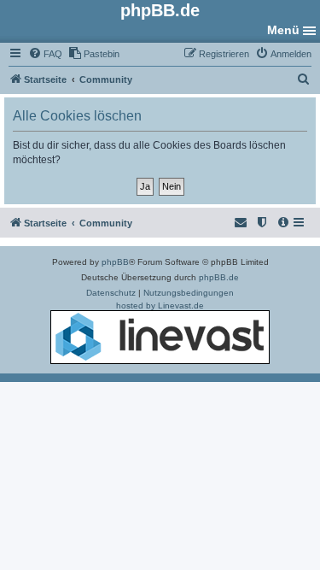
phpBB (115, 262)
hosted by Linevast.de (160, 305)
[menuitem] (45, 54)
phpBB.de (219, 277)
